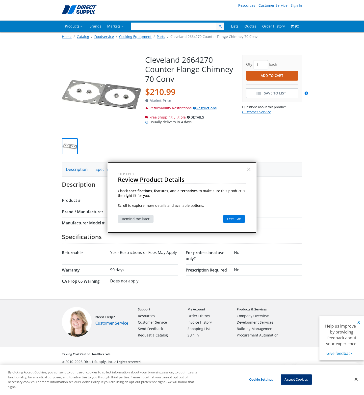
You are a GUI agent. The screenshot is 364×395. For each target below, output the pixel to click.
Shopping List (198, 328)
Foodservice (104, 36)
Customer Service (273, 5)
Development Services (255, 322)
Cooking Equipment (135, 36)
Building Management (255, 328)
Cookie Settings (261, 379)
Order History (198, 315)
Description (77, 169)
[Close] (356, 379)
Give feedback (339, 353)
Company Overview (253, 315)
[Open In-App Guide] (307, 93)
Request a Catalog (153, 335)
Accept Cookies (296, 379)
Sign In (296, 5)
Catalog (83, 36)
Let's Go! (234, 218)
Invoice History (199, 322)
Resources (246, 5)
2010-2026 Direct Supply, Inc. (89, 361)
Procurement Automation (258, 335)
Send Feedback (150, 328)
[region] (182, 380)
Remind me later (136, 218)
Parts (161, 36)
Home (67, 36)
